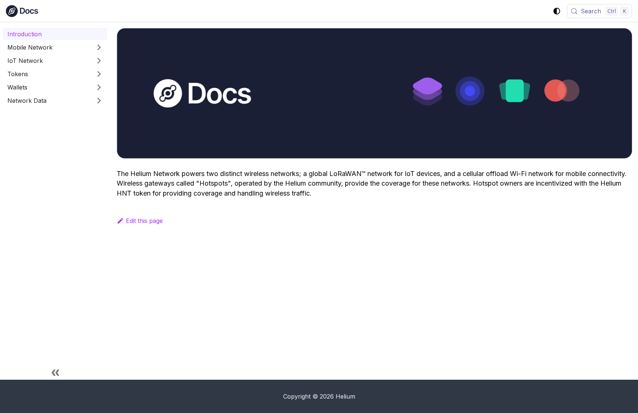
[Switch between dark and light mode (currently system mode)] (557, 11)
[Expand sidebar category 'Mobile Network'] (99, 47)
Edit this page (144, 220)
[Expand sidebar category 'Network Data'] (99, 100)
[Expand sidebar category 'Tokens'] (99, 74)
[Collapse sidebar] (55, 372)
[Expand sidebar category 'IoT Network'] (99, 61)
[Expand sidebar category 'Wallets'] (99, 87)
